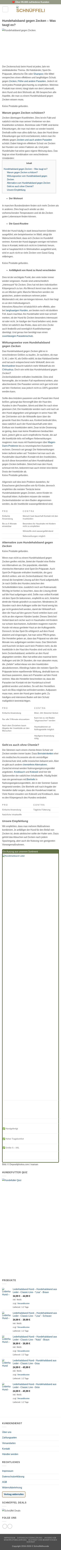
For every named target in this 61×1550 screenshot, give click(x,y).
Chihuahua (7, 369)
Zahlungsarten (9, 1437)
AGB (4, 1482)
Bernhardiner (8, 366)
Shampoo (38, 74)
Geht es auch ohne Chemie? (20, 186)
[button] (5, 9)
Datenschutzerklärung (13, 1476)
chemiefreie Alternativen (35, 764)
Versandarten (9, 1443)
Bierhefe (31, 779)
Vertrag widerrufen (14, 1494)
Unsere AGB (50, 1538)
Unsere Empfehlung (16, 190)
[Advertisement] (30, 1251)
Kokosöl (34, 772)
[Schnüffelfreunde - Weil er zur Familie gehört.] (30, 9)
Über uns (6, 1432)
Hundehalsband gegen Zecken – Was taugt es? (25, 169)
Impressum (7, 1471)
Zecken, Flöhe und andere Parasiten (27, 81)
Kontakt (6, 1449)
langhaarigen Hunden (17, 310)
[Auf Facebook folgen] (4, 1526)
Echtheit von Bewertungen (43, 1540)
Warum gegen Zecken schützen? (22, 172)
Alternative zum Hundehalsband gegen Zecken (28, 183)
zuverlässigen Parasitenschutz (17, 336)
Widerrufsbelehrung (12, 1487)
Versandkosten (23, 1303)
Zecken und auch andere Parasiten (34, 140)
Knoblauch (19, 772)
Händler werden (10, 1454)
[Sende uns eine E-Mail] (10, 1526)
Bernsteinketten (45, 753)
